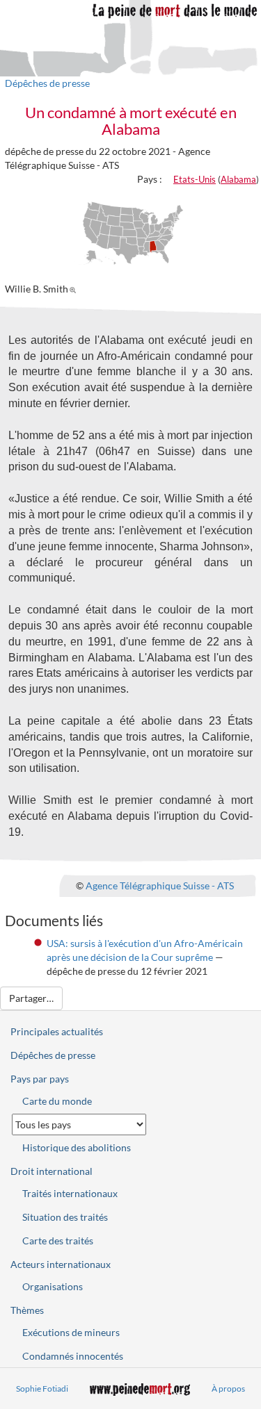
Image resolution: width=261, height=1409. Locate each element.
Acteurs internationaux (60, 1264)
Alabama (238, 179)
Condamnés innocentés (72, 1356)
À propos (228, 1388)
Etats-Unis (194, 179)
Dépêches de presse (47, 83)
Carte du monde (57, 1101)
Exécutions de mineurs (71, 1332)
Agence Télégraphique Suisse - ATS (160, 885)
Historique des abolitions (76, 1147)
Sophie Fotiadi (42, 1388)
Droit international (51, 1171)
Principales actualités (56, 1031)
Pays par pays (39, 1079)
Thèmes (27, 1310)
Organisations (52, 1286)
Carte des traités (57, 1240)
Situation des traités (65, 1217)
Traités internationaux (70, 1193)
